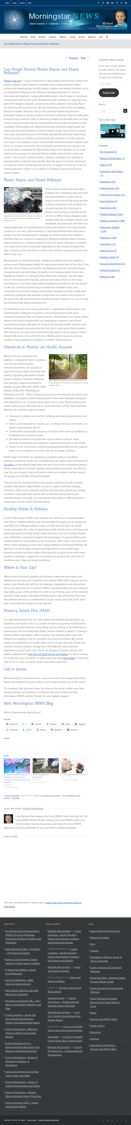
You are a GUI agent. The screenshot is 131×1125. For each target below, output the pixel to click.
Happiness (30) (108, 207)
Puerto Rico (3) (108, 250)
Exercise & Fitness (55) (112, 194)
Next (83, 57)
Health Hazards (55, 796)
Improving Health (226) (109, 229)
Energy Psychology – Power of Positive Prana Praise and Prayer (22, 1083)
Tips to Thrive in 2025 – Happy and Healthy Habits (22, 1104)
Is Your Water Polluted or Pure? (73, 774)
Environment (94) (109, 188)
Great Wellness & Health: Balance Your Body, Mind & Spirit (104, 1002)
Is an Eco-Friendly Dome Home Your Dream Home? (64, 1016)
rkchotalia (53, 1036)
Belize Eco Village (100, 937)
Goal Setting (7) (108, 201)
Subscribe (109, 93)
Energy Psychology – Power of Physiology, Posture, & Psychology (21, 1061)
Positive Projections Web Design (48, 1120)
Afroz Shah (69, 658)
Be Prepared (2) (108, 151)
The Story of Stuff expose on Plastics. (48, 654)
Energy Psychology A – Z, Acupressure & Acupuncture (65, 1050)
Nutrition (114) (108, 237)
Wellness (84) (107, 276)
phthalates (71, 796)
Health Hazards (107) (111, 214)
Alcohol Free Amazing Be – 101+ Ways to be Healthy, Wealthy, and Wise (23, 1004)
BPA (66, 796)
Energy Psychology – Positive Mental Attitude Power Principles (23, 1094)
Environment (45, 796)
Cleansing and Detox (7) (111, 173)
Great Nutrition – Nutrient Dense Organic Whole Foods (107, 979)
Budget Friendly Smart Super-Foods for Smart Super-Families (22, 961)
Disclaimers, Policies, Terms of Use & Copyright (106, 959)
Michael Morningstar (12, 796)
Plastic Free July (12, 80)
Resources (95, 1032)
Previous (73, 57)
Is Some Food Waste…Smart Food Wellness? (20, 971)
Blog (92, 944)
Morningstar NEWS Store (103, 1019)
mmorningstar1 (56, 998)
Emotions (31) (108, 181)
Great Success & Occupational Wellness (106, 990)
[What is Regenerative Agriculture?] (46, 765)
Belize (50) (106, 164)
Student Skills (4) (109, 257)
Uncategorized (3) (110, 270)
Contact (94, 950)
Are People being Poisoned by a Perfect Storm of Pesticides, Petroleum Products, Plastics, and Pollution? (23, 936)
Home (93, 1012)
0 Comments (15, 798)
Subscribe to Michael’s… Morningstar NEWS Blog (103, 1047)
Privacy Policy (97, 1025)
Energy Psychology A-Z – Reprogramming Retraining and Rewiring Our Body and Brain (22, 1047)
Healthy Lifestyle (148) (112, 220)
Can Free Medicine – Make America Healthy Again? (19, 982)
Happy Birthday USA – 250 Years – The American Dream (22, 951)
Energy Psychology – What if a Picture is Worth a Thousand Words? (21, 1032)
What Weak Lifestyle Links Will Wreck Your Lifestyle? (22, 992)
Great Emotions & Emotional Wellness (106, 969)
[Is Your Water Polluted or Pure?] (74, 765)
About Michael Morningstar (105, 931)
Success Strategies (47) (112, 263)
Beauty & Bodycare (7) (112, 158)
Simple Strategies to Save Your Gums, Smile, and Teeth (22, 1073)
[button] (107, 36)
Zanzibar (9, 464)
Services (94, 1038)
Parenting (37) (108, 244)
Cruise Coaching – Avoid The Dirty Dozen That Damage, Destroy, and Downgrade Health (22, 1018)
